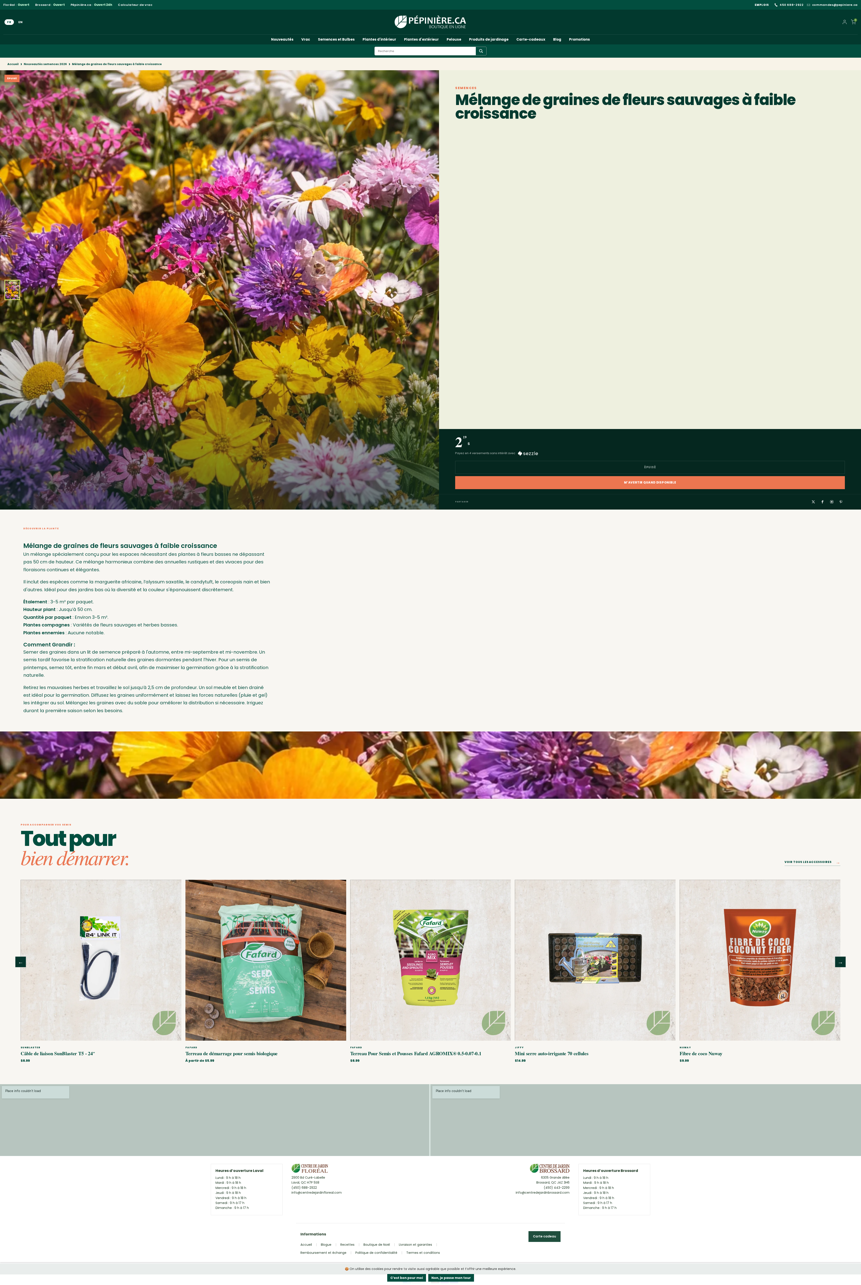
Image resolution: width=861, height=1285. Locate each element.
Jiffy (519, 1047)
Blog (557, 39)
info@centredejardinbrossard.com (543, 1192)
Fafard (191, 1047)
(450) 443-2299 (557, 1187)
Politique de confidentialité (376, 1252)
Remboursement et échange (323, 1252)
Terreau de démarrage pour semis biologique (231, 1053)
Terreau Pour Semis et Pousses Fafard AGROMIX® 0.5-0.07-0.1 (415, 1053)
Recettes (347, 1244)
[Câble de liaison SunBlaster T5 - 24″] (101, 960)
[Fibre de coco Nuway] (760, 960)
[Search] (481, 51)
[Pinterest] (841, 502)
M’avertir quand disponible (650, 482)
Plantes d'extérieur (421, 39)
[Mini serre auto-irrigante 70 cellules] (595, 960)
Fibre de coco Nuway (701, 1053)
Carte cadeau (544, 1236)
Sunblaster (30, 1047)
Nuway (685, 1047)
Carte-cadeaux (530, 39)
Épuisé (650, 467)
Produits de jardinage (489, 39)
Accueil (13, 64)
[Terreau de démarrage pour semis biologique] (265, 960)
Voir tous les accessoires (812, 862)
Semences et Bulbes (336, 39)
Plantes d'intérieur (379, 39)
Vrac (305, 39)
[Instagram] (832, 502)
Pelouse (454, 39)
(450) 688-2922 (304, 1187)
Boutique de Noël (376, 1244)
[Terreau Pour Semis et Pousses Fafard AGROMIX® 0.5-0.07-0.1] (430, 960)
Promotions (579, 39)
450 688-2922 (792, 5)
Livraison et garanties (415, 1244)
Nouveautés (282, 39)
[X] (813, 502)
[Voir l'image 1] (12, 289)
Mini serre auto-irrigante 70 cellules (551, 1053)
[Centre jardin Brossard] (550, 1169)
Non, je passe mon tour (451, 1278)
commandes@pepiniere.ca (835, 5)
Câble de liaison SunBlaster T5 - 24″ (58, 1053)
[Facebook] (822, 502)
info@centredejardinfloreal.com (316, 1192)
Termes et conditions (423, 1252)
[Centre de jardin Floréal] (309, 1169)
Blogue (326, 1244)
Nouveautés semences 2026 (45, 64)
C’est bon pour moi (406, 1278)
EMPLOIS (762, 5)
